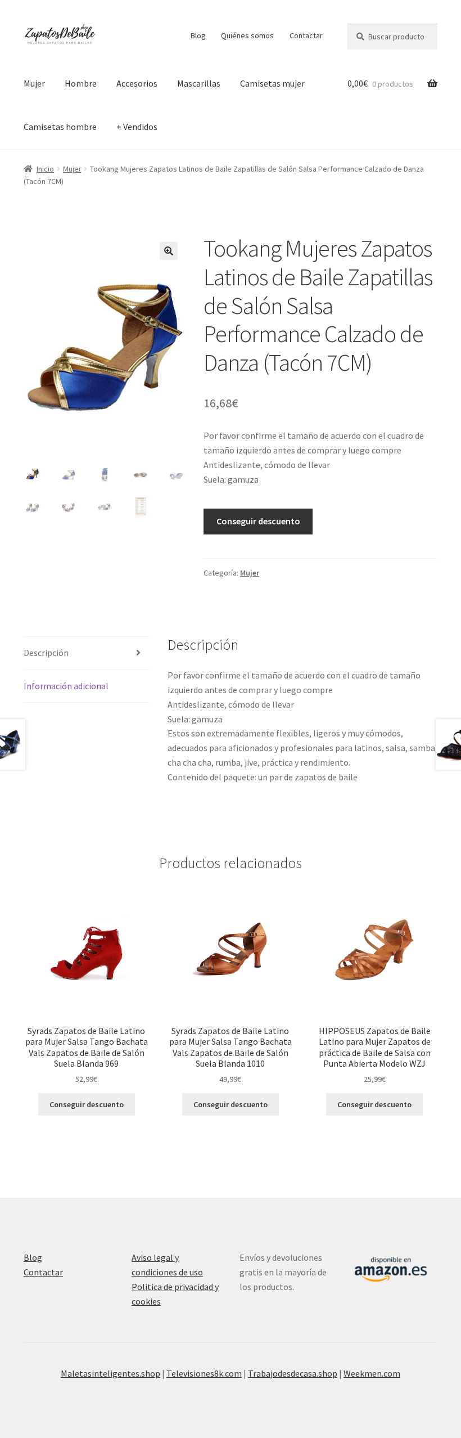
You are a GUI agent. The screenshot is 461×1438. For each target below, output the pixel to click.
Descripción (46, 652)
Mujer (34, 83)
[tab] (87, 653)
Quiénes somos (247, 35)
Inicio (45, 169)
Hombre (81, 83)
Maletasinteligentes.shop (110, 1373)
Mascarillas (198, 83)
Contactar (306, 35)
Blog (198, 35)
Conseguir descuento (258, 521)
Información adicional (66, 685)
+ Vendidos (136, 126)
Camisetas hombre (60, 126)
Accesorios (136, 83)
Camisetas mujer (272, 83)
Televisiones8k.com (204, 1373)
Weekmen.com (372, 1373)
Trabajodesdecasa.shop (292, 1373)
